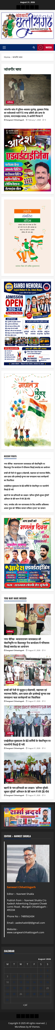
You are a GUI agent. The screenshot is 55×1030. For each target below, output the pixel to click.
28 (34, 994)
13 (27, 982)
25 (14, 994)
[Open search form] (34, 47)
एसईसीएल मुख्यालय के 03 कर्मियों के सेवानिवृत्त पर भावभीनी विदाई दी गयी (27, 742)
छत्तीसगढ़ (10, 102)
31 (7, 999)
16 (47, 982)
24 (7, 994)
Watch (49, 47)
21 (34, 988)
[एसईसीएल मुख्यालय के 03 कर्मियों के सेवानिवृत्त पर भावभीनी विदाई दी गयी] (27, 721)
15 (41, 982)
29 (41, 994)
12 (21, 982)
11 (14, 982)
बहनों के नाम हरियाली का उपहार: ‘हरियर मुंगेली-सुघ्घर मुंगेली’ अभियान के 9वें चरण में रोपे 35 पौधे (26, 789)
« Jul (25, 1004)
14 (34, 982)
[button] (4, 47)
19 (21, 988)
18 (14, 988)
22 (41, 988)
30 (47, 994)
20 (27, 988)
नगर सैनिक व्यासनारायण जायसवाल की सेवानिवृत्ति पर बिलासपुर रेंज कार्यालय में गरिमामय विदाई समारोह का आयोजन (26, 642)
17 (7, 988)
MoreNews (20, 1026)
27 (27, 994)
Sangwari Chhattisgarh (15, 120)
